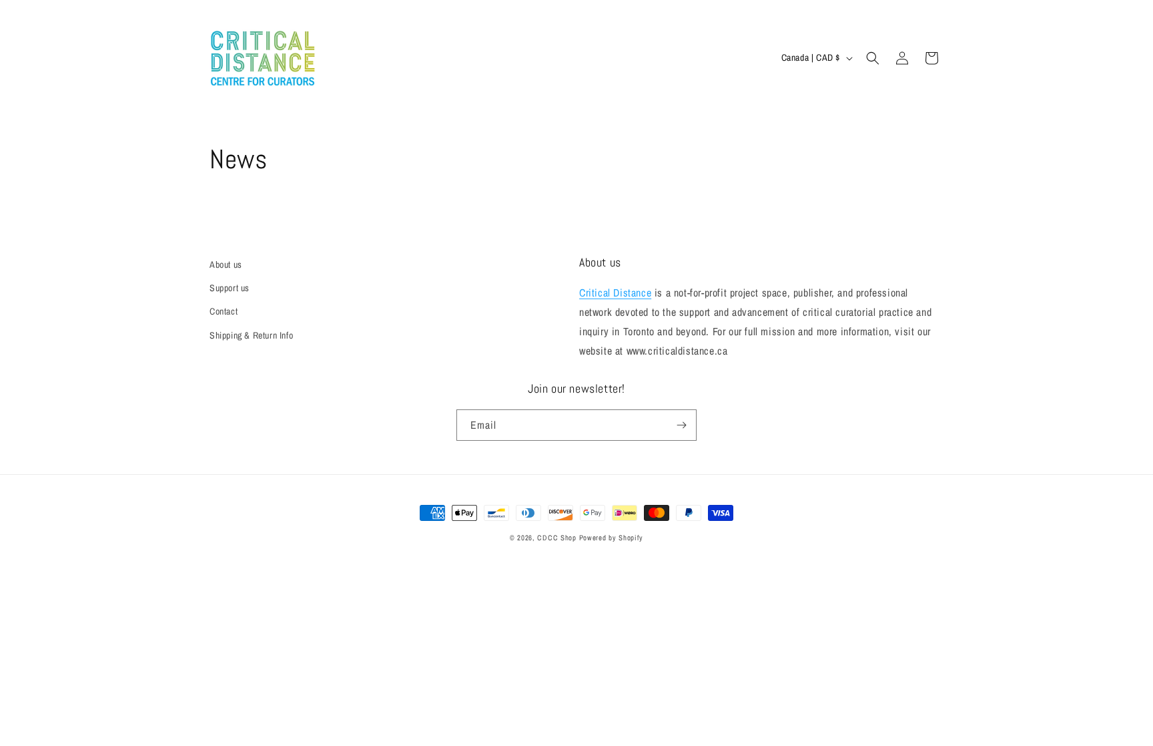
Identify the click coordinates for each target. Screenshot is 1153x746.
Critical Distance (615, 292)
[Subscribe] (681, 425)
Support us (230, 288)
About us (226, 264)
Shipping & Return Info (251, 335)
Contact (224, 311)
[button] (872, 58)
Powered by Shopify (611, 537)
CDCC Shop (556, 537)
